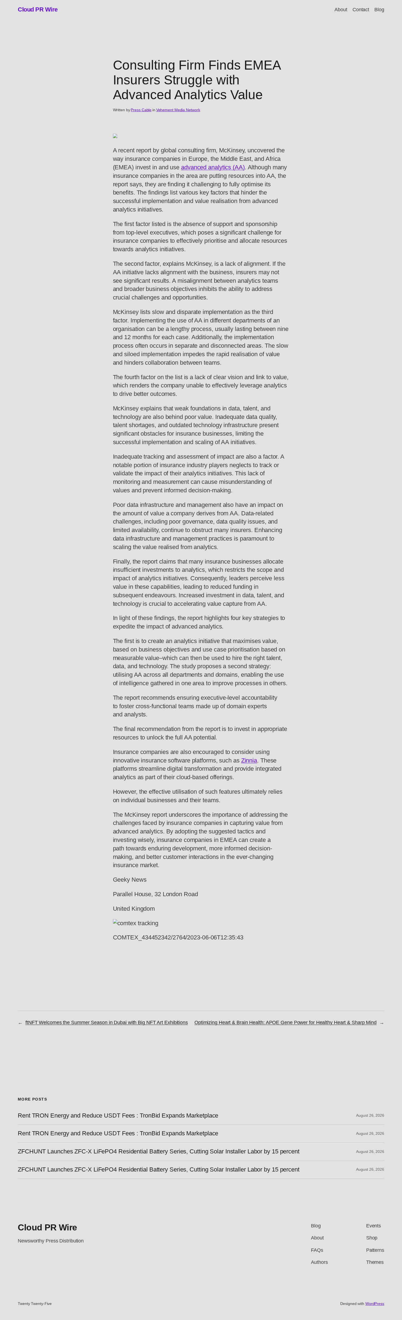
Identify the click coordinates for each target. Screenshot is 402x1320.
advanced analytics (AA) (213, 167)
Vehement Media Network (178, 110)
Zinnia (249, 760)
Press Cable (141, 110)
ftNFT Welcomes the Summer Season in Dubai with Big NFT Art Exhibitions (106, 1022)
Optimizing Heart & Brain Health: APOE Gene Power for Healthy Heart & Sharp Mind (285, 1022)
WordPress (374, 1303)
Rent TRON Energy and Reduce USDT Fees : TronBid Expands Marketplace (118, 1115)
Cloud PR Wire (38, 9)
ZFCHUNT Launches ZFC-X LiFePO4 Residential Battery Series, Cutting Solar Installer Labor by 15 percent (158, 1151)
